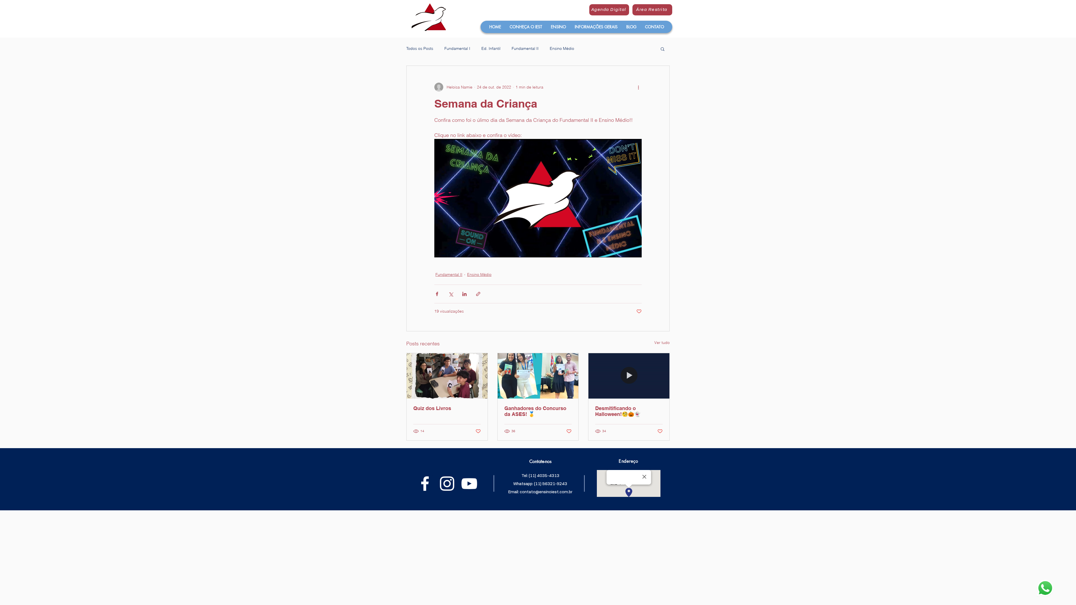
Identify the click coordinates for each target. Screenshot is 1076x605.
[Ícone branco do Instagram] (447, 483)
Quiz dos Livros (432, 408)
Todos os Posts (419, 48)
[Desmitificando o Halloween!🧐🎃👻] (628, 376)
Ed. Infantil (490, 48)
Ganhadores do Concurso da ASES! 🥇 (535, 411)
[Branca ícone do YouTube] (469, 483)
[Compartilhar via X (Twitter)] (450, 294)
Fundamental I (457, 48)
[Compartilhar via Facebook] (437, 294)
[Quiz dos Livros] (447, 376)
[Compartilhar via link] (478, 294)
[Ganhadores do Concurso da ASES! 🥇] (538, 376)
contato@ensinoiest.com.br (546, 492)
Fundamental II (525, 48)
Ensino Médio (562, 48)
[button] (525, 27)
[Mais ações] (638, 87)
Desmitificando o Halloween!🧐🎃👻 (617, 411)
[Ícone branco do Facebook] (425, 483)
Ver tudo (662, 342)
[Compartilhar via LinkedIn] (464, 294)
